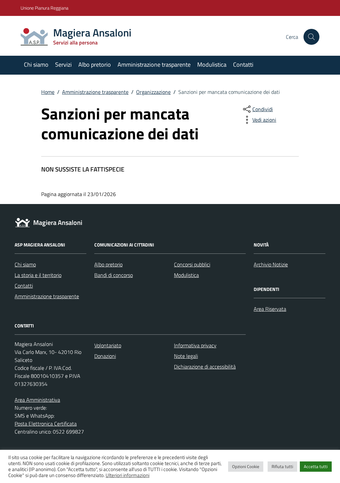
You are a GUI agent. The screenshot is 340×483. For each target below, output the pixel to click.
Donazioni (105, 356)
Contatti (243, 64)
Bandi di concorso (113, 275)
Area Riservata (270, 309)
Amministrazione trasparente (154, 64)
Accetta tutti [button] (316, 466)
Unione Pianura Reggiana (44, 7)
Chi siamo (36, 64)
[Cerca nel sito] (311, 37)
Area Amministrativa (37, 400)
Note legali (186, 356)
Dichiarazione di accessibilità (205, 367)
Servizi (63, 64)
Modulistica (211, 64)
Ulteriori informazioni (127, 475)
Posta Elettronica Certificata (46, 424)
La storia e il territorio (38, 275)
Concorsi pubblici (192, 264)
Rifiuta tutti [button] (282, 466)
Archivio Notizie (271, 264)
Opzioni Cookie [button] (245, 466)
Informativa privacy (195, 345)
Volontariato (107, 345)
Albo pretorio (94, 64)
